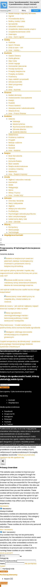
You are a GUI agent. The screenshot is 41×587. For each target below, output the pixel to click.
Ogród (11, 16)
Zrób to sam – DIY (15, 47)
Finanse (7, 92)
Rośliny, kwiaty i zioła (16, 21)
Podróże (11, 42)
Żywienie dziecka (19, 132)
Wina (10, 87)
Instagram (8, 416)
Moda (10, 185)
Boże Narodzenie (15, 156)
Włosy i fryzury (14, 193)
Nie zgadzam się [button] (17, 457)
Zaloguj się (4, 571)
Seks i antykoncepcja (17, 216)
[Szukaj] (21, 556)
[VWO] (9, 10)
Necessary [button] (4, 506)
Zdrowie (7, 198)
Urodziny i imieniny (15, 169)
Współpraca (13, 403)
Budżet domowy (15, 95)
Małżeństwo (13, 135)
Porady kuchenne (15, 69)
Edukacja (16, 121)
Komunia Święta (14, 161)
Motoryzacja (13, 230)
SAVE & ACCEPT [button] (6, 553)
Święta (7, 153)
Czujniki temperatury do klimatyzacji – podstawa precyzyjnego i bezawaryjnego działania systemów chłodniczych (20, 344)
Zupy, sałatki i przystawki (18, 79)
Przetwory (12, 76)
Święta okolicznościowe (18, 166)
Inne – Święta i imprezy (17, 174)
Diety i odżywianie (15, 203)
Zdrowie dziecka (19, 129)
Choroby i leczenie (16, 201)
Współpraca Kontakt (13, 235)
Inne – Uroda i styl (15, 195)
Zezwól (36, 10)
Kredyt (11, 100)
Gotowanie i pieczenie (17, 66)
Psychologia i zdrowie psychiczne (22, 214)
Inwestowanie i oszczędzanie (20, 98)
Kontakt (11, 400)
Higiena (11, 206)
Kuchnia (8, 53)
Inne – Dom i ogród (16, 37)
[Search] (1, 242)
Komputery (13, 227)
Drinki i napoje (14, 63)
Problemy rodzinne (16, 137)
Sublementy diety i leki (17, 219)
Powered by (3, 10)
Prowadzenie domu (16, 18)
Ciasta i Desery (14, 55)
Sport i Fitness (14, 45)
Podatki (11, 103)
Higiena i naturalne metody (19, 179)
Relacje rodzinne (15, 142)
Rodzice (11, 145)
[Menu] (1, 239)
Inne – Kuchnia (14, 89)
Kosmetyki (12, 182)
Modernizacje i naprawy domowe (22, 13)
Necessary (7, 508)
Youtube (7, 422)
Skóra (10, 190)
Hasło (2, 563)
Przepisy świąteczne (16, 71)
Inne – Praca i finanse (17, 113)
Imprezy (11, 158)
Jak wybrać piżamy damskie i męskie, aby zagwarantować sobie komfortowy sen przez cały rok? (18, 273)
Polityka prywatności (26, 455)
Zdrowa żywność (15, 82)
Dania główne (14, 58)
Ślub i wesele (13, 164)
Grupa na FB (9, 414)
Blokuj (24, 10)
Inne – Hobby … (14, 50)
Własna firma (13, 111)
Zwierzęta (12, 34)
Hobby (7, 40)
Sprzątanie (12, 24)
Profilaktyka (13, 211)
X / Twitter (8, 424)
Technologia (13, 232)
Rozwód (11, 148)
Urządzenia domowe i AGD (19, 32)
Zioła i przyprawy (15, 84)
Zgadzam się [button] (5, 457)
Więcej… (7, 224)
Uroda (7, 177)
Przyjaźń (11, 140)
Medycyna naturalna (17, 208)
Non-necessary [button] (6, 529)
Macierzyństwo (19, 124)
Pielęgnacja (13, 187)
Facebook (8, 411)
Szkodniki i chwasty (16, 26)
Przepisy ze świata (15, 74)
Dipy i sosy (12, 61)
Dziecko (11, 119)
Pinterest (8, 419)
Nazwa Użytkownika (8, 561)
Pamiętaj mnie (8, 569)
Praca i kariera (14, 105)
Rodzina (8, 116)
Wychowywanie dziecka (22, 127)
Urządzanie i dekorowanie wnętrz (22, 29)
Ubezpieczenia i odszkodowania (21, 108)
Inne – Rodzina (14, 150)
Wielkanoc (12, 171)
